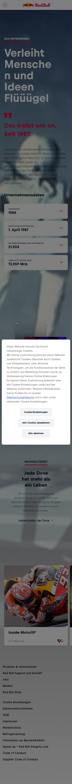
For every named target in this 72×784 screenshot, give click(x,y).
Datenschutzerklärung (20, 397)
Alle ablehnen (36, 433)
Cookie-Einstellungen (36, 412)
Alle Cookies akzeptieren (36, 422)
